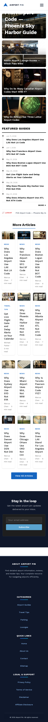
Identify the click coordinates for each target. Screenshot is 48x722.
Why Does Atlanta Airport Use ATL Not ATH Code (25, 199)
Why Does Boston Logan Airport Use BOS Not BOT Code (26, 164)
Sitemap (24, 666)
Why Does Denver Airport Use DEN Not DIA (8, 442)
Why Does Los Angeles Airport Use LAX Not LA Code (25, 141)
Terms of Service (24, 690)
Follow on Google (15, 718)
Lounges (24, 627)
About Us (24, 651)
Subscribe (24, 527)
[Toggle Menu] (42, 5)
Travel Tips (24, 612)
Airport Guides (24, 605)
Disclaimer (24, 697)
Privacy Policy (24, 682)
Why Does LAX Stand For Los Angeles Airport (39, 442)
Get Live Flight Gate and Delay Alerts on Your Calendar (23, 176)
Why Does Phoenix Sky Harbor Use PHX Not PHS (25, 187)
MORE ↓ (42, 205)
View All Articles (24, 476)
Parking (24, 620)
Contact (24, 658)
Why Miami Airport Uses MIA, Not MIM (23, 387)
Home (24, 643)
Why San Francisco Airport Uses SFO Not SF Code (23, 152)
